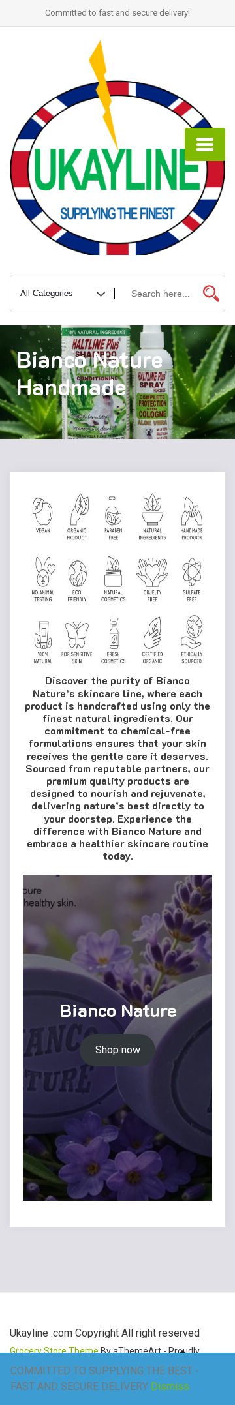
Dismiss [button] (170, 1386)
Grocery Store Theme (54, 1351)
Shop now (117, 1050)
